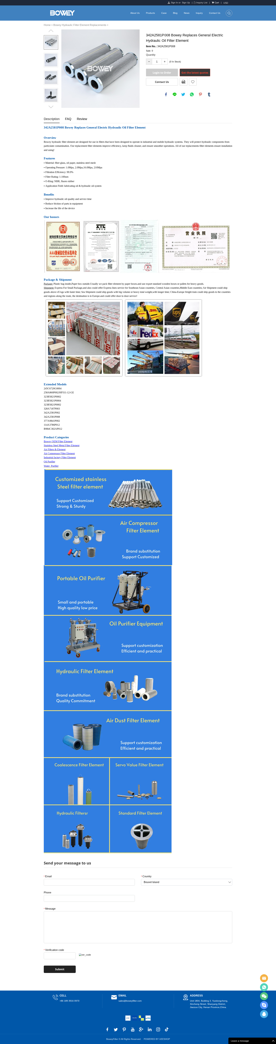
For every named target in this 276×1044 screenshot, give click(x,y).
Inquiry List (201, 2)
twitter (183, 94)
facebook (166, 94)
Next (51, 107)
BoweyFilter (264, 978)
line (174, 94)
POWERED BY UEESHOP (157, 1039)
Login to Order (162, 72)
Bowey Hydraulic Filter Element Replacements (79, 25)
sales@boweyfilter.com (130, 1001)
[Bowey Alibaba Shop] (127, 1018)
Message (50, 908)
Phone (47, 892)
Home (47, 25)
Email (48, 876)
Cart (217, 2)
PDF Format (183, 82)
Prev (51, 30)
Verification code (54, 950)
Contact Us (214, 13)
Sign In (174, 2)
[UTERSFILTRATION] (134, 1018)
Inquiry (199, 13)
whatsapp (191, 94)
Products (150, 13)
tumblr (209, 94)
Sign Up (186, 2)
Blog (175, 13)
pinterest (200, 94)
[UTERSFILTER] (148, 1018)
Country (146, 876)
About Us (135, 13)
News (186, 13)
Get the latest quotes (194, 72)
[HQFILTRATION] (141, 1018)
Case (164, 13)
